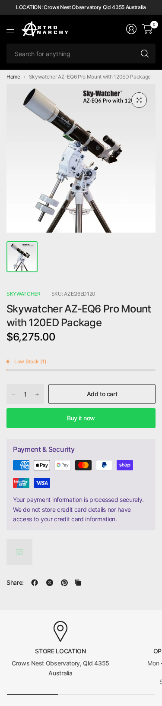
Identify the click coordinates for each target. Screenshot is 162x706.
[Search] (145, 53)
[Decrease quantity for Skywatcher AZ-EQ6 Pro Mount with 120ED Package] (13, 394)
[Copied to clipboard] (77, 582)
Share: (15, 583)
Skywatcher (23, 293)
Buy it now (81, 418)
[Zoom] (139, 100)
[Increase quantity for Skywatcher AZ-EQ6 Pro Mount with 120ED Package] (37, 394)
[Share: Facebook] (34, 582)
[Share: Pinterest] (64, 582)
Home (13, 76)
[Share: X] (49, 582)
